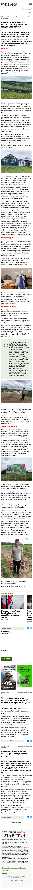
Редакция (5, 870)
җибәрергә (6, 659)
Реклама (4, 873)
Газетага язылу (26, 9)
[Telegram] (31, 628)
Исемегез (4, 650)
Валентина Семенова (25, 692)
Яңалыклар (4, 694)
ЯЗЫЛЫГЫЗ (22, 586)
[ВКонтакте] (28, 628)
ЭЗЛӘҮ (29, 12)
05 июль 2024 (5, 17)
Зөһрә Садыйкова (26, 17)
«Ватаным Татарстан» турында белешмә (14, 868)
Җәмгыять (4, 18)
